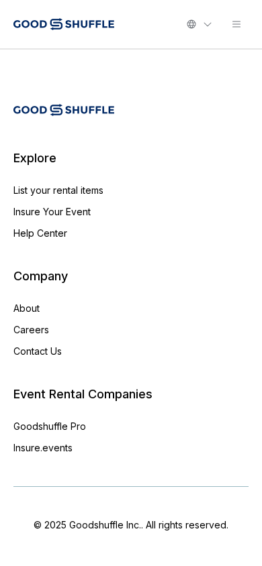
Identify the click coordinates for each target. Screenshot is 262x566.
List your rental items (58, 190)
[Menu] (236, 24)
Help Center (40, 233)
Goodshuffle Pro (49, 426)
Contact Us (37, 351)
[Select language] (199, 24)
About (26, 308)
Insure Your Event (52, 211)
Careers (31, 329)
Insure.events (43, 447)
